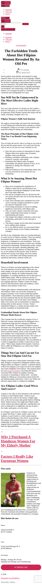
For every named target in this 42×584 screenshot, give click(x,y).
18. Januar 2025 (24, 72)
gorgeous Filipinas (13, 371)
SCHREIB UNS (21, 567)
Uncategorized (21, 45)
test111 (7, 14)
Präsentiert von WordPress (10, 578)
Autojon (26, 70)
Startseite (8, 10)
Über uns (8, 12)
